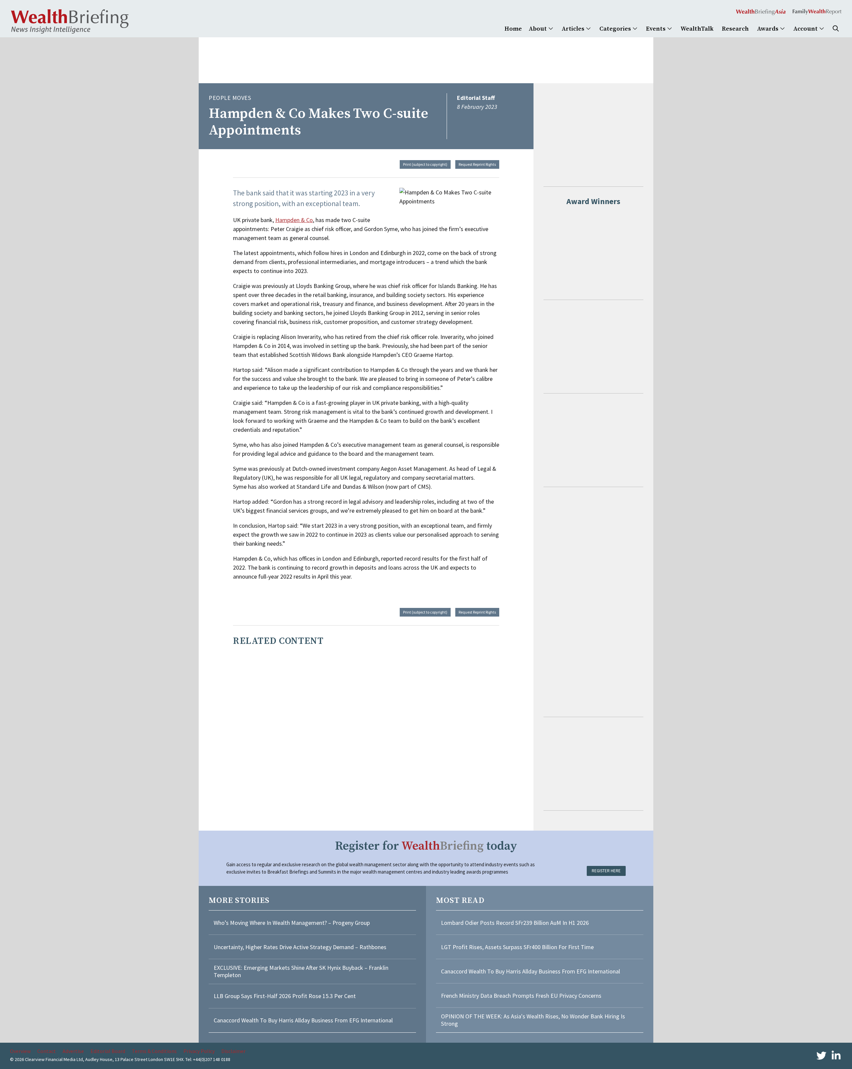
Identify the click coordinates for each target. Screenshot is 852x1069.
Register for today (426, 846)
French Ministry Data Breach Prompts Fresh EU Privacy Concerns (521, 995)
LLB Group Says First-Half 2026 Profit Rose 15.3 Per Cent (285, 996)
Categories (615, 29)
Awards (768, 29)
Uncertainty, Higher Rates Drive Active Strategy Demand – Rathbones (300, 947)
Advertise (73, 1051)
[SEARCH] (835, 29)
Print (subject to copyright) (425, 164)
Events (656, 29)
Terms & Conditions (154, 1051)
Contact (46, 1051)
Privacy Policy (199, 1051)
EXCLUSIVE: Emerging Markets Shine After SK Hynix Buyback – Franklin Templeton (301, 971)
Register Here (606, 871)
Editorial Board (108, 1051)
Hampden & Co (294, 220)
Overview (20, 1051)
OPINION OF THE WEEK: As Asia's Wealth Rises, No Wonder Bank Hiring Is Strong (533, 1019)
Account (806, 29)
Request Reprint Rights (477, 164)
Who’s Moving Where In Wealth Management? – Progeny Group (292, 923)
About (538, 29)
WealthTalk (697, 29)
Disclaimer (233, 1051)
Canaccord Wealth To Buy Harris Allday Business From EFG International (303, 1020)
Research (735, 29)
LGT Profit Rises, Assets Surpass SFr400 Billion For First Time (518, 947)
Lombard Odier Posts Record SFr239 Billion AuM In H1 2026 (515, 923)
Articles (574, 29)
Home (513, 29)
